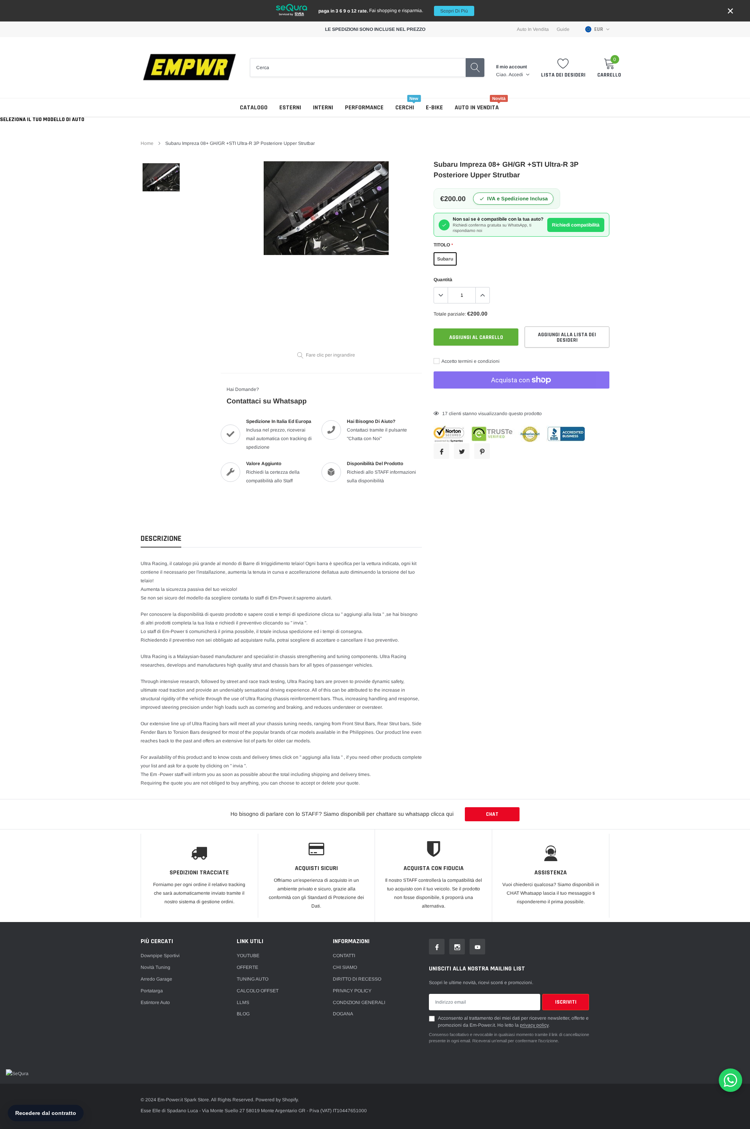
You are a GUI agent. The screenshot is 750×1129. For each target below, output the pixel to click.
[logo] (189, 68)
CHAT (492, 814)
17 (445, 413)
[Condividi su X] (462, 451)
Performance (364, 107)
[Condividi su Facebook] (441, 451)
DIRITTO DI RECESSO (357, 979)
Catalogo (254, 107)
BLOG (243, 1014)
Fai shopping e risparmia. (393, 11)
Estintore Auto (155, 1002)
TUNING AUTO (252, 979)
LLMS (243, 1002)
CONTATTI (344, 955)
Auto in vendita (477, 107)
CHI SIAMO (345, 967)
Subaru (445, 259)
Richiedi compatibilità (576, 225)
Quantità (443, 279)
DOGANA (343, 1014)
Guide (563, 29)
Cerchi (404, 107)
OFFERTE (247, 967)
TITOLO (443, 245)
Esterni (290, 107)
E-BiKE (434, 107)
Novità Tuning (155, 967)
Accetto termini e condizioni (470, 361)
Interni (323, 107)
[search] (475, 67)
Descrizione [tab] (161, 539)
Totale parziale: (450, 314)
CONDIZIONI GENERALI (359, 1002)
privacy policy (534, 1025)
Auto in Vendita (533, 29)
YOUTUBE (248, 955)
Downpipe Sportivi (160, 955)
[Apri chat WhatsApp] (730, 1080)
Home (147, 143)
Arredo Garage (156, 979)
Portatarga (152, 990)
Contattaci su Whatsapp (267, 401)
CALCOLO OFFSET (258, 990)
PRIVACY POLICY (352, 990)
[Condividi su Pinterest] (482, 451)
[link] (161, 177)
